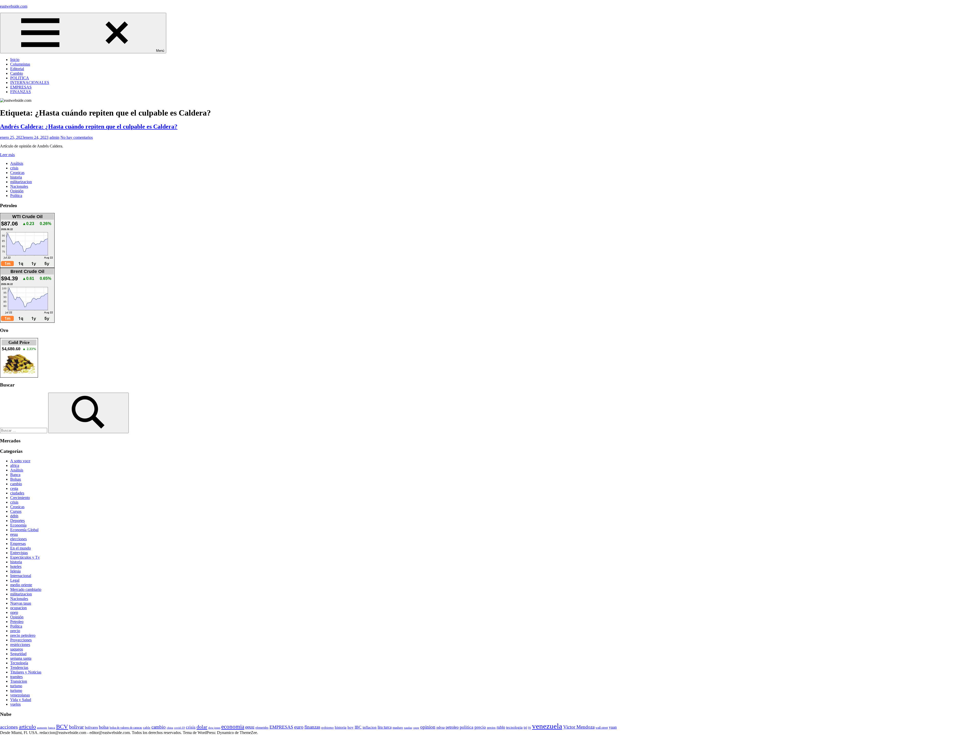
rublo (501, 727)
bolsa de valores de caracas (126, 727)
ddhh (14, 516)
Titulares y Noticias (25, 672)
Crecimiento (20, 497)
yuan (613, 727)
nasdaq (408, 727)
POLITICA (19, 78)
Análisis (16, 163)
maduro (398, 727)
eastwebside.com (13, 6)
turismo (16, 686)
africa (14, 465)
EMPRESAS (21, 87)
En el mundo (20, 548)
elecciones (18, 539)
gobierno (327, 727)
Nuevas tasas (20, 603)
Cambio (16, 73)
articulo (27, 727)
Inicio (14, 59)
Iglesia (15, 571)
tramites (16, 677)
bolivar (76, 727)
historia (16, 177)
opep (14, 612)
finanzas (312, 727)
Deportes (17, 520)
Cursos (15, 511)
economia (232, 726)
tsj (525, 727)
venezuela (547, 726)
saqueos (16, 649)
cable (146, 727)
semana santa (20, 658)
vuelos (15, 704)
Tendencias (19, 667)
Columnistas (20, 64)
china (170, 727)
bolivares (91, 727)
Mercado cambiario (25, 589)
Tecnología (19, 663)
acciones (9, 727)
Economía (18, 525)
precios (491, 727)
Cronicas (17, 172)
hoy (350, 727)
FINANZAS (20, 92)
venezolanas (20, 695)
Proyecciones (21, 640)
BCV (62, 727)
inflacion (370, 727)
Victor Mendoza (579, 727)
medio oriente (21, 585)
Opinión (16, 191)
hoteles (15, 566)
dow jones (214, 727)
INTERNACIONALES (29, 82)
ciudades (17, 493)
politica (466, 727)
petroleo (452, 727)
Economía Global (24, 530)
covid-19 (179, 727)
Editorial (17, 69)
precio (15, 631)
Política (16, 195)
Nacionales (19, 186)
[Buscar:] (24, 430)
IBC (358, 727)
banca (51, 727)
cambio (16, 484)
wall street (602, 727)
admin (54, 137)
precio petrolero (22, 635)
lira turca (385, 727)
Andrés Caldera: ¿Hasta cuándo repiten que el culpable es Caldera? (88, 126)
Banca (15, 474)
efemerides (261, 727)
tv (529, 727)
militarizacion (21, 182)
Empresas (18, 543)
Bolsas (15, 479)
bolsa (104, 727)
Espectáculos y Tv (25, 557)
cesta (14, 488)
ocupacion (18, 608)
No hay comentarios (76, 137)
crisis (14, 168)
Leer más (7, 155)
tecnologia (514, 727)
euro (298, 727)
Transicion (18, 681)
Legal (14, 580)
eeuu (14, 534)
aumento (42, 727)
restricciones (20, 644)
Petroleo (16, 621)
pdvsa (440, 727)
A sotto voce (20, 461)
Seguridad (18, 654)
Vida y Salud (20, 699)
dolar (202, 727)
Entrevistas (19, 553)
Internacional (20, 576)
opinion (427, 727)
